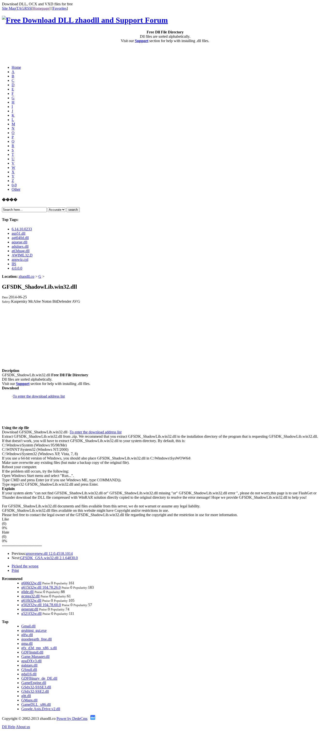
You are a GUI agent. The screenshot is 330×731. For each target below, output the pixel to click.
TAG (20, 8)
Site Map (9, 8)
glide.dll (27, 592)
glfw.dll (27, 635)
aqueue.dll (19, 242)
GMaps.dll (29, 700)
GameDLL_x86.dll (36, 704)
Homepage (41, 8)
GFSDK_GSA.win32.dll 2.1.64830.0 (49, 558)
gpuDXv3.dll (31, 661)
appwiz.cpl (20, 259)
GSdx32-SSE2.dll (35, 691)
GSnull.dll (29, 670)
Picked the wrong (25, 566)
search (73, 209)
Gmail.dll (28, 626)
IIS (14, 264)
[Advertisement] (30, 54)
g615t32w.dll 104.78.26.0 (41, 587)
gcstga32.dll (30, 596)
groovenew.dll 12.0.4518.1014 (49, 553)
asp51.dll (18, 233)
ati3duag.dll (20, 251)
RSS (27, 8)
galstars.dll (29, 665)
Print (15, 570)
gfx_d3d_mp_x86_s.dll (39, 648)
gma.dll (27, 643)
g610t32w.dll (31, 600)
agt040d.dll (20, 238)
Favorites (60, 8)
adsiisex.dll (20, 246)
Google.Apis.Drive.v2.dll (40, 709)
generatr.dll (29, 609)
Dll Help (8, 727)
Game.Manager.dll (35, 657)
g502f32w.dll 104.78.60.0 (41, 605)
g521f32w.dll (31, 613)
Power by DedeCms (72, 718)
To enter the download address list (39, 396)
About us (23, 727)
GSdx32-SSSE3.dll (36, 687)
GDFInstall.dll (32, 652)
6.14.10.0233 (22, 229)
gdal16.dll (28, 674)
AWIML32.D (22, 255)
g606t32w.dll (31, 583)
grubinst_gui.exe (34, 630)
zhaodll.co (26, 276)
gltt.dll (26, 696)
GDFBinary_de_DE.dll (39, 678)
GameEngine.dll (33, 683)
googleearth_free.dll (36, 639)
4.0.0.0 (17, 268)
